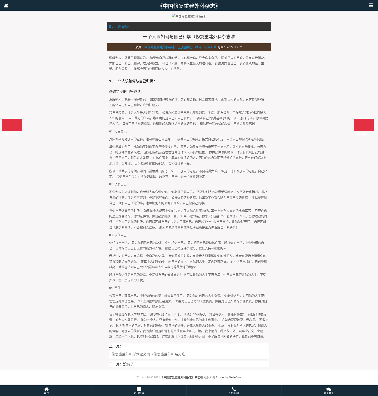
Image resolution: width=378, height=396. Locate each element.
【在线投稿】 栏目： (190, 47)
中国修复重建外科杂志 (159, 47)
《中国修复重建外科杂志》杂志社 (182, 377)
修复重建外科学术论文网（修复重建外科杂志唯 (148, 354)
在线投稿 (364, 125)
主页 (111, 26)
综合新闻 (124, 26)
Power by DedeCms (228, 377)
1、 (112, 81)
